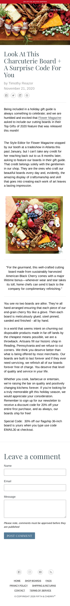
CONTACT (19, 590)
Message (10, 496)
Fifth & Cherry (45, 596)
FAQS (49, 581)
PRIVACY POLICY (19, 585)
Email (7, 481)
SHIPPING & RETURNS (44, 585)
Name (8, 465)
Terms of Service (40, 590)
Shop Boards (56, 9)
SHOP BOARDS (33, 581)
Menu (45, 9)
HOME (17, 581)
